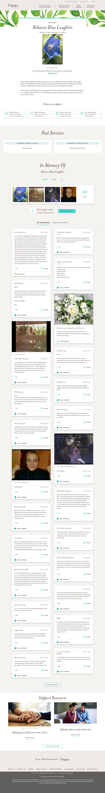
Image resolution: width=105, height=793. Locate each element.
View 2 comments (19, 274)
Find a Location (71, 1)
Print (93, 1)
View (85, 196)
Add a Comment (64, 252)
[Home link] (13, 5)
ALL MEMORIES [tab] (43, 223)
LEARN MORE (29, 737)
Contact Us (84, 1)
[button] (46, 6)
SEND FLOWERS (64, 341)
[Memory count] (43, 179)
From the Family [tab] (60, 223)
